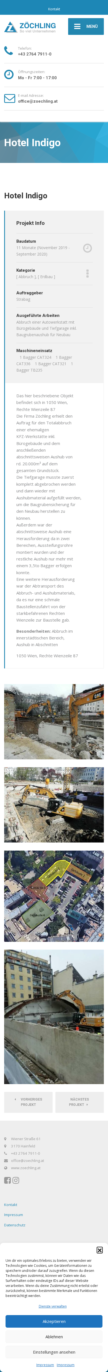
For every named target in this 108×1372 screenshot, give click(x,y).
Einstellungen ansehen (54, 1352)
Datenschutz (14, 1224)
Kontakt (54, 9)
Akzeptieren (54, 1321)
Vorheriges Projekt (30, 1102)
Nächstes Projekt (79, 1102)
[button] (99, 1250)
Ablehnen (54, 1336)
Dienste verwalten (53, 1306)
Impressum (45, 1365)
